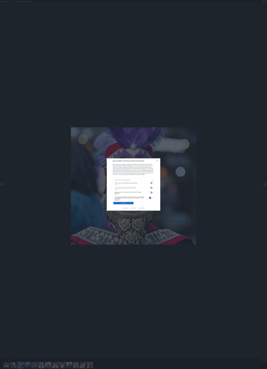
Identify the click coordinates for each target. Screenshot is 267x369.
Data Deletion (126, 208)
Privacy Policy (141, 208)
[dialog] (133, 184)
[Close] (157, 161)
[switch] (151, 183)
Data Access (133, 208)
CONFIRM (123, 203)
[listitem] (133, 180)
